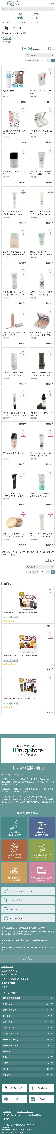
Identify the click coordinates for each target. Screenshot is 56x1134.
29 (48, 1063)
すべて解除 (7, 42)
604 (48, 1045)
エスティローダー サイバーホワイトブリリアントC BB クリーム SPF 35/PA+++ (14, 293)
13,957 (47, 1022)
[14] (50, 633)
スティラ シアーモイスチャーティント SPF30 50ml (41, 373)
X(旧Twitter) (16, 1088)
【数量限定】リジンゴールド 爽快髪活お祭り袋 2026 (20, 612)
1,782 (47, 1075)
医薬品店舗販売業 (34, 1115)
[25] (23, 69)
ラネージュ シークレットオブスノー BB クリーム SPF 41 (41, 535)
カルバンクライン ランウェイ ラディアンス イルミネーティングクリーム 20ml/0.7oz (14, 494)
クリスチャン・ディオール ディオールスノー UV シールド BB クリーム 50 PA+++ (14, 213)
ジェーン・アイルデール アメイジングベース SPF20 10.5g (14, 535)
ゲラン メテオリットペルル (14, 453)
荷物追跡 (6, 1119)
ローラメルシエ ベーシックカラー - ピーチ (14, 333)
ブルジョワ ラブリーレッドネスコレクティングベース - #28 (41, 494)
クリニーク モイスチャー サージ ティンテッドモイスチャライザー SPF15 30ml (14, 253)
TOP (3, 22)
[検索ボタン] (52, 9)
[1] (50, 351)
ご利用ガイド (7, 966)
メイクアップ (22, 22)
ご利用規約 (7, 1111)
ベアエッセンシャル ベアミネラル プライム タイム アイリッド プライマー (14, 414)
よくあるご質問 (8, 983)
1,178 (47, 1004)
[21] (50, 590)
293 (48, 1069)
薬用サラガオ (8, 90)
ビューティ (11, 22)
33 (48, 1028)
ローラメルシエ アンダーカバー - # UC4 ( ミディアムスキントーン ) (41, 333)
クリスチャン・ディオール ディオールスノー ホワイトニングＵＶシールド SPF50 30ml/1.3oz (41, 172)
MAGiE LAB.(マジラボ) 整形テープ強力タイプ (14, 132)
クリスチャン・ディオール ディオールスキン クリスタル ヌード (41, 132)
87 (48, 1016)
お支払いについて (9, 970)
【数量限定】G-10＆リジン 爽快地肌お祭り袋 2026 (19, 698)
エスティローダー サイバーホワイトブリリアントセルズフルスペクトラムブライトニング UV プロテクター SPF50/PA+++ (41, 253)
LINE (16, 1099)
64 (48, 1033)
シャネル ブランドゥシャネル (14, 172)
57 (48, 1057)
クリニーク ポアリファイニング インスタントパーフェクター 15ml (41, 213)
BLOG (42, 1099)
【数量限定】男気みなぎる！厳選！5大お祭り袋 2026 (20, 655)
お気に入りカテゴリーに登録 (15, 33)
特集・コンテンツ (9, 974)
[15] (23, 109)
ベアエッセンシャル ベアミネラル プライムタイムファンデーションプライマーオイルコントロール (41, 293)
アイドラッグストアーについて (15, 978)
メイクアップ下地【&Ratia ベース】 (41, 92)
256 (48, 1010)
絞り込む (8, 37)
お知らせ (5, 987)
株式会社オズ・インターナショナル (28, 1125)
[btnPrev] (48, 60)
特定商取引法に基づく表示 (12, 1115)
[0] (50, 109)
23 (48, 1051)
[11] (50, 676)
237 (48, 1039)
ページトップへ (28, 959)
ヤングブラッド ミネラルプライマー (41, 414)
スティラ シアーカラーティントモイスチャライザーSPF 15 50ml (14, 373)
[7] (50, 69)
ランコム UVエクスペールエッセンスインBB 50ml (41, 454)
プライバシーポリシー (25, 1111)
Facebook (42, 1088)
